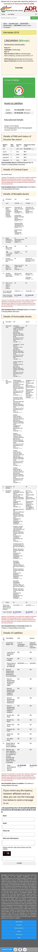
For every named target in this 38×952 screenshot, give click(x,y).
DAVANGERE (24, 23)
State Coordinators (19, 928)
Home (3, 14)
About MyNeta (19, 921)
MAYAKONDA (7, 25)
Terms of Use (19, 934)
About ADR (19, 925)
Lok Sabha (11, 14)
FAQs (19, 937)
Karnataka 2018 (13, 23)
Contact (19, 931)
